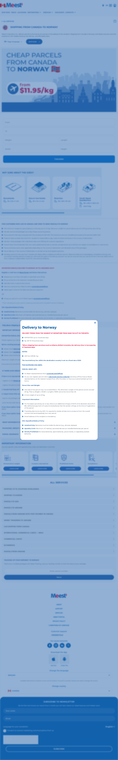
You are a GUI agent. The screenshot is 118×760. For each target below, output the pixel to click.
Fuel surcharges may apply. (32, 365)
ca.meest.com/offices (55, 373)
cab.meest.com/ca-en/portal (59, 377)
